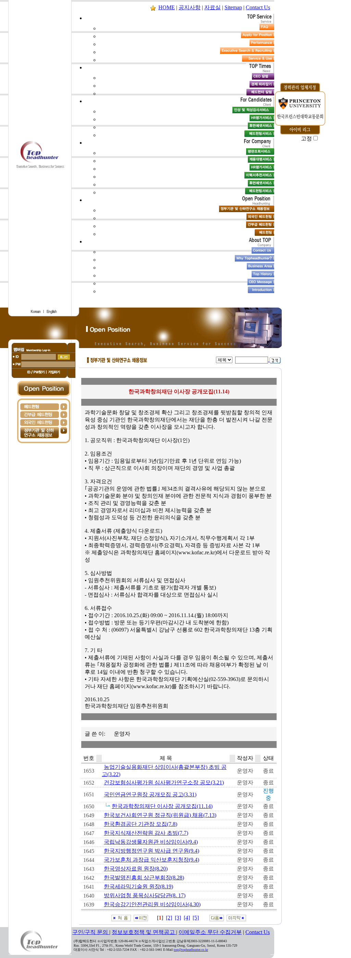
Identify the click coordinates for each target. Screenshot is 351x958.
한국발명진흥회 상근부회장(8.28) (144, 877)
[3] (178, 918)
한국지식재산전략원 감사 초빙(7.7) (146, 833)
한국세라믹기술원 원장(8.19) (138, 886)
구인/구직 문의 (90, 932)
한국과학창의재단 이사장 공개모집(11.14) (162, 806)
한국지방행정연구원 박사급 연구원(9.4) (151, 851)
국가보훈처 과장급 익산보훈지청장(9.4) (151, 860)
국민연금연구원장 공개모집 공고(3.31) (150, 794)
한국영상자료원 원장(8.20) (136, 869)
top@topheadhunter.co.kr (191, 949)
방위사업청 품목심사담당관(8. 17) (144, 895)
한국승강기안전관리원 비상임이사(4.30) (152, 904)
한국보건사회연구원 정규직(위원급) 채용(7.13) (160, 815)
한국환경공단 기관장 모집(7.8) (140, 824)
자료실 (212, 7)
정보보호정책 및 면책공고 (144, 932)
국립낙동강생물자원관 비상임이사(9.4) (151, 842)
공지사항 (190, 7)
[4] (187, 918)
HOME (166, 7)
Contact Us (258, 7)
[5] (196, 918)
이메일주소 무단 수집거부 (210, 932)
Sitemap (233, 7)
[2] (169, 918)
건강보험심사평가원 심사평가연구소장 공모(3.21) (164, 782)
